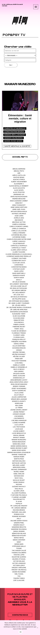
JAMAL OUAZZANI (19, 375)
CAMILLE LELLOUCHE (18, 230)
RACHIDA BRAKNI (19, 510)
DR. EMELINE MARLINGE (18, 309)
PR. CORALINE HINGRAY (18, 506)
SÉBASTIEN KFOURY (19, 535)
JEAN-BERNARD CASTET (18, 380)
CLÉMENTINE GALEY (19, 260)
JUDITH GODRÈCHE (19, 390)
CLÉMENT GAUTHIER (19, 258)
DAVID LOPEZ (19, 271)
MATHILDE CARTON (19, 463)
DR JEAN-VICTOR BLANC (18, 288)
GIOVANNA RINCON (19, 348)
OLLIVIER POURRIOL (19, 493)
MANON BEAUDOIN (18, 442)
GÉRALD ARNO (19, 344)
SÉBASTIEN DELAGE (19, 533)
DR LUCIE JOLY (19, 294)
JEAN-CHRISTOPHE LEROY (19, 382)
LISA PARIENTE (19, 418)
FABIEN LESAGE (18, 324)
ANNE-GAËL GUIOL (18, 209)
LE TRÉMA (18, 407)
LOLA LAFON (18, 425)
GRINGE (19, 350)
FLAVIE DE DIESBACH (18, 331)
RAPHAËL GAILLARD (19, 512)
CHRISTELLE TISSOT (19, 248)
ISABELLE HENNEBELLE (19, 367)
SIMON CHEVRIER (19, 540)
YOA (18, 576)
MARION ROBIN (19, 457)
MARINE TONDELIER (19, 454)
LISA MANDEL (18, 416)
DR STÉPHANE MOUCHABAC (19, 301)
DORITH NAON (19, 277)
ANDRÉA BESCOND (18, 199)
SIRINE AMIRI (18, 544)
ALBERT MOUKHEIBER (19, 181)
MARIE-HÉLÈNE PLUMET (18, 448)
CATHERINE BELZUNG (19, 235)
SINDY (19, 542)
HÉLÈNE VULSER (19, 356)
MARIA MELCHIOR (19, 444)
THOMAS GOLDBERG (19, 552)
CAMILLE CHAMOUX (19, 228)
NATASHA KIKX (19, 476)
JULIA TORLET (19, 395)
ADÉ (18, 173)
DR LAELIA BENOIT (18, 292)
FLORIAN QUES (19, 337)
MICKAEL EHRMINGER (19, 469)
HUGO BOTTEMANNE (19, 361)
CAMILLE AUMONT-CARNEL (19, 226)
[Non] (37, 628)
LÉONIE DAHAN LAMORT (18, 410)
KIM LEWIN (19, 405)
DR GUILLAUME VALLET (19, 286)
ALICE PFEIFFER (19, 192)
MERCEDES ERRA (19, 467)
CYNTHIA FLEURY (19, 269)
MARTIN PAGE (19, 459)
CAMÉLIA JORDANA (19, 224)
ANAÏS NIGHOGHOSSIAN (18, 196)
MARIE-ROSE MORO (13, 141)
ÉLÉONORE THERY (18, 314)
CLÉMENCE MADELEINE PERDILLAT (19, 256)
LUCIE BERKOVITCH (19, 433)
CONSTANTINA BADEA (14, 132)
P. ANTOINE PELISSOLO (19, 495)
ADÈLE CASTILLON (18, 175)
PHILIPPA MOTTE (19, 499)
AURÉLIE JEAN (19, 218)
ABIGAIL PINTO (19, 171)
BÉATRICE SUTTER (18, 222)
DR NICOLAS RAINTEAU (19, 297)
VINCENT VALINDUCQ (18, 570)
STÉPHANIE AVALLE (19, 546)
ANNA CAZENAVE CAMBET (19, 201)
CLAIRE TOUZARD (19, 252)
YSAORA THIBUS (19, 578)
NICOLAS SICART (19, 480)
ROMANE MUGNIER (19, 516)
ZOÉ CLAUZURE (18, 580)
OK (21, 632)
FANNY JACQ (18, 329)
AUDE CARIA (19, 216)
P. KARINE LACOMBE (19, 497)
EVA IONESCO (19, 322)
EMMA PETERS (19, 320)
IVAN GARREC (19, 371)
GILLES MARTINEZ (19, 346)
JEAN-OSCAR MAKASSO (19, 384)
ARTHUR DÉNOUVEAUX (19, 211)
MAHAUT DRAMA (19, 437)
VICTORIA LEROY (19, 565)
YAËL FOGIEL (18, 574)
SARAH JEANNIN (19, 531)
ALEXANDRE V (19, 184)
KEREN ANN (19, 403)
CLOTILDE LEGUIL (19, 262)
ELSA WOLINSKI (18, 318)
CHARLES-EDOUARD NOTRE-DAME (19, 239)
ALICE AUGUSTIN (19, 188)
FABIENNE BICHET (19, 326)
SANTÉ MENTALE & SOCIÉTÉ (17, 146)
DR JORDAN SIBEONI (19, 290)
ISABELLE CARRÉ (19, 365)
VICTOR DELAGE (19, 561)
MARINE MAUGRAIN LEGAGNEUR (18, 452)
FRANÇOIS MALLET (19, 339)
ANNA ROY (19, 203)
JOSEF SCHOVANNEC (18, 388)
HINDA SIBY (19, 358)
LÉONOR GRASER (19, 414)
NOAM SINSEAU (18, 482)
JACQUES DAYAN (19, 373)
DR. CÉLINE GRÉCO (19, 305)
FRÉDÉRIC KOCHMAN (18, 341)
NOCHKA (19, 484)
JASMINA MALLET (19, 378)
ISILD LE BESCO (18, 369)
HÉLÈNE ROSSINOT (19, 354)
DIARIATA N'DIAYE (19, 275)
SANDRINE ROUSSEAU (19, 529)
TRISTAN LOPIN (19, 555)
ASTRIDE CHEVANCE (19, 213)
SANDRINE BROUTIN (19, 527)
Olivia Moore (19, 489)
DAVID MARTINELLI (18, 273)
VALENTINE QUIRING (19, 557)
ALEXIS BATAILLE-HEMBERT (19, 186)
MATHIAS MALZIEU (18, 461)
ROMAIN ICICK (19, 514)
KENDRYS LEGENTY (19, 401)
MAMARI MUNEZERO (13, 138)
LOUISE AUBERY (19, 431)
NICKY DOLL (19, 478)
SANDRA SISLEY (18, 525)
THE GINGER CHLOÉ (19, 550)
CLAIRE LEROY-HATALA (19, 250)
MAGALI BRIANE (18, 435)
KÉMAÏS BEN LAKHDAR (14, 135)
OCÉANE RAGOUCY (19, 486)
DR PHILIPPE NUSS (18, 299)
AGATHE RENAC (18, 177)
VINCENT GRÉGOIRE (19, 567)
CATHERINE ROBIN (18, 237)
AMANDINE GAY (19, 194)
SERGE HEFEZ (19, 538)
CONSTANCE (18, 265)
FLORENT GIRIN (19, 335)
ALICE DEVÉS (18, 190)
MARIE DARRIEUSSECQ (19, 446)
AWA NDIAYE (19, 220)
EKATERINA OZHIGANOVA (19, 312)
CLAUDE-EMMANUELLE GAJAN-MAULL (19, 254)
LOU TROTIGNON (19, 427)
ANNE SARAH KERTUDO (19, 207)
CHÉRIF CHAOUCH (18, 241)
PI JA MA (19, 501)
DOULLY (19, 280)
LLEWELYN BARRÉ (19, 422)
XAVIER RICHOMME (19, 572)
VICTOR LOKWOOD (19, 563)
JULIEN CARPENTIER (19, 397)
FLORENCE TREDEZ (19, 333)
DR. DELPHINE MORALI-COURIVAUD (18, 307)
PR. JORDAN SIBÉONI (18, 508)
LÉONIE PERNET (19, 412)
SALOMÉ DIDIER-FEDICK (18, 520)
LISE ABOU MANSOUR (18, 420)
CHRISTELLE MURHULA (14, 128)
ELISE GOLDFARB (19, 316)
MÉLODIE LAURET (19, 465)
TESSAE (19, 548)
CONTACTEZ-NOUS (20, 615)
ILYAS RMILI (19, 363)
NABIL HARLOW (19, 474)
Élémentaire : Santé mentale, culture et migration (20, 118)
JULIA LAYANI (18, 393)
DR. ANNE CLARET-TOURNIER (19, 303)
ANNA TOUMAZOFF (19, 205)
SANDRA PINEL (19, 523)
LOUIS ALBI (19, 429)
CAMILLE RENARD (19, 233)
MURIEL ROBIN (19, 471)
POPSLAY (19, 503)
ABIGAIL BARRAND (19, 169)
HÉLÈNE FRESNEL (19, 352)
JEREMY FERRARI (19, 386)
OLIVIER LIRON (19, 491)
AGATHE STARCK (19, 179)
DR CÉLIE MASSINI (19, 282)
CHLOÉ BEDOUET (19, 243)
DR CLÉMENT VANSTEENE (19, 284)
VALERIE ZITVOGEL (19, 559)
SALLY (19, 518)
